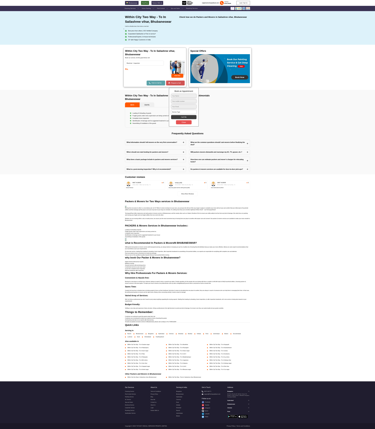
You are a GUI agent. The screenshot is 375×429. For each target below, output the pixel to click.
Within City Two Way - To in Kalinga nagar (220, 363)
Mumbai (190, 333)
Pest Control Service (130, 394)
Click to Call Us (157, 83)
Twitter (206, 416)
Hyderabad (161, 333)
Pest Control (161, 8)
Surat (138, 337)
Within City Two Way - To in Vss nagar (219, 369)
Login (152, 407)
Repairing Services (192, 8)
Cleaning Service (129, 391)
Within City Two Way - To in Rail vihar (219, 366)
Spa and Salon (175, 8)
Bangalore (151, 333)
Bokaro (226, 333)
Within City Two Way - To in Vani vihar (137, 363)
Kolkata (199, 333)
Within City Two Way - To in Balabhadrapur (179, 357)
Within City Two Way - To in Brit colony (137, 360)
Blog (152, 397)
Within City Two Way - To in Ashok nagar (138, 369)
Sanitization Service (130, 413)
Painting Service (129, 397)
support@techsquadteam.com (210, 3)
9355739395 (227, 3)
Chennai (171, 333)
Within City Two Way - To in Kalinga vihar (220, 360)
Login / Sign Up (243, 3)
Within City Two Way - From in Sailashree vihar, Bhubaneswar (184, 377)
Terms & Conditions (156, 391)
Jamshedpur (216, 333)
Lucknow (129, 337)
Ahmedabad (147, 337)
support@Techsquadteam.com (212, 394)
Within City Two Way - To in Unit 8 (177, 366)
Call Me (184, 117)
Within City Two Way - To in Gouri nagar (137, 350)
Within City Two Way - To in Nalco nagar (179, 350)
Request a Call (176, 83)
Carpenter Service (130, 407)
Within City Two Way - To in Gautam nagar (138, 344)
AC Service (128, 399)
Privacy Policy (154, 394)
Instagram (207, 408)
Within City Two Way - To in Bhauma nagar (179, 369)
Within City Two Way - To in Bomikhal (178, 344)
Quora (206, 411)
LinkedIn (207, 413)
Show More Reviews (187, 194)
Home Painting (146, 8)
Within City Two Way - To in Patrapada (137, 357)
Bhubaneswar (139, 333)
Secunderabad (237, 333)
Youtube (207, 405)
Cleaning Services (130, 8)
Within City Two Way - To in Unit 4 (177, 354)
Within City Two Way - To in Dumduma (219, 354)
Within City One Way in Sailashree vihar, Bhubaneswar (141, 377)
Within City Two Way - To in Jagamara (178, 360)
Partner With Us (157, 3)
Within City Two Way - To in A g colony (219, 357)
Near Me (153, 399)
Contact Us (153, 402)
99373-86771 (207, 391)
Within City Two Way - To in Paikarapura (138, 347)
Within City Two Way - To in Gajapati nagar (138, 366)
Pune (207, 333)
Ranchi (129, 333)
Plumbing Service (129, 410)
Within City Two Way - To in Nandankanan (220, 347)
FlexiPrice (145, 3)
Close (184, 122)
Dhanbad (180, 333)
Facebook (207, 402)
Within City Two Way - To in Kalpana (178, 363)
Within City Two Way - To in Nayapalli (219, 344)
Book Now (177, 75)
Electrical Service (129, 405)
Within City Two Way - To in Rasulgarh (178, 347)
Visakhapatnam (160, 337)
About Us (153, 405)
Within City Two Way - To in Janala (218, 350)
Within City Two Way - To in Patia (136, 354)
